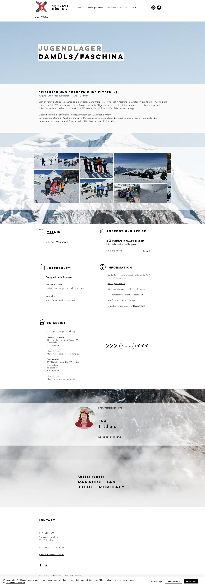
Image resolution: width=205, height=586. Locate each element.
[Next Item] (165, 178)
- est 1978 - (41, 17)
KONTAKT (47, 520)
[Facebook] (159, 7)
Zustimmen (191, 581)
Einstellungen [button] (157, 581)
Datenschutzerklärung (15, 582)
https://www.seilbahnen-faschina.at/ (63, 353)
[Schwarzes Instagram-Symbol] (46, 565)
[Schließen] (201, 581)
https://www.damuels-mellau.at (61, 379)
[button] (80, 7)
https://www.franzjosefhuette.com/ (61, 300)
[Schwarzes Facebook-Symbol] (40, 565)
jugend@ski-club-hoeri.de (110, 436)
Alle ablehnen (174, 581)
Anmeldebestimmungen (75, 575)
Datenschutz (56, 575)
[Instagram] (153, 7)
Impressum (43, 575)
